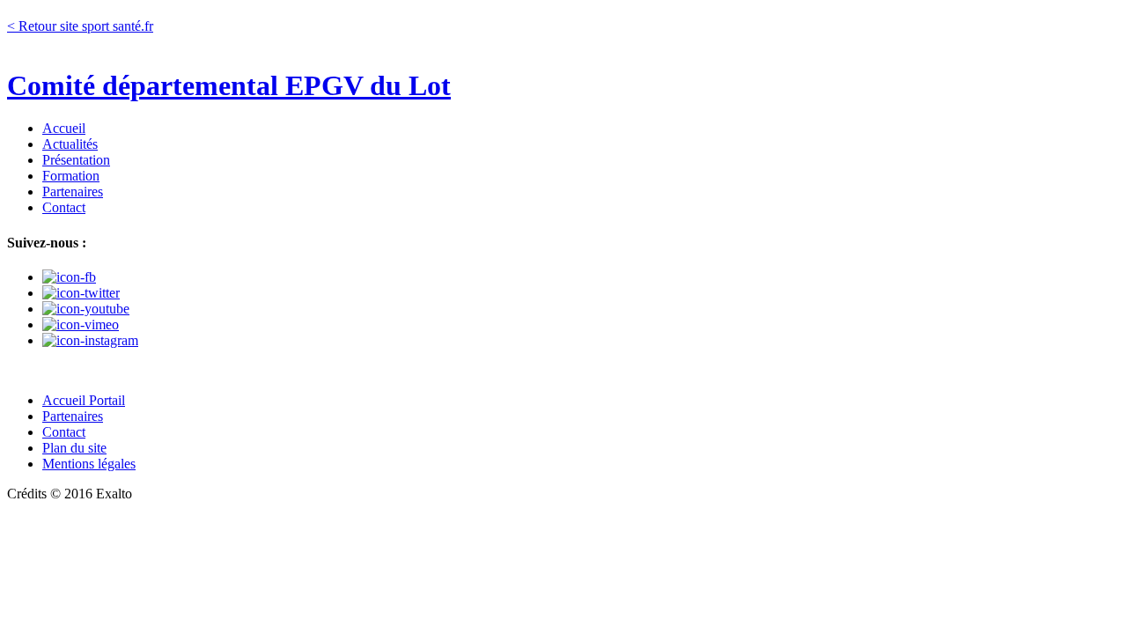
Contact (63, 207)
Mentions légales (89, 463)
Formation (70, 175)
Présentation (76, 159)
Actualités (70, 143)
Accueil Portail (83, 400)
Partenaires (72, 191)
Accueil (63, 128)
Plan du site (74, 447)
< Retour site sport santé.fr (80, 25)
